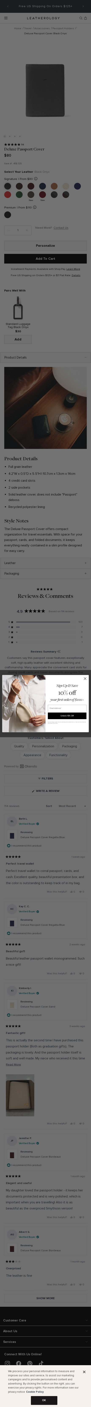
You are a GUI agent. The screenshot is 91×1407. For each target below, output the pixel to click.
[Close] (84, 1372)
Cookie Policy (35, 1392)
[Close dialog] (85, 678)
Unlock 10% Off (67, 715)
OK (44, 1400)
